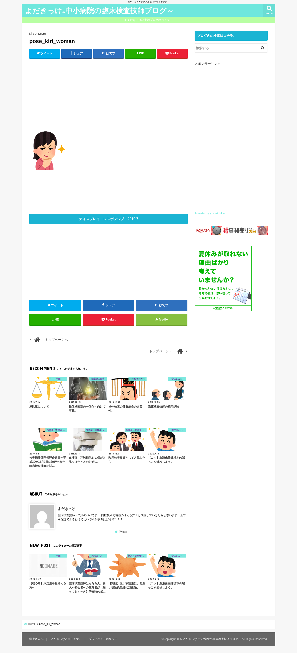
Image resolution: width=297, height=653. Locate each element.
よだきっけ (66, 509)
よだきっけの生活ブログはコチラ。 (149, 20)
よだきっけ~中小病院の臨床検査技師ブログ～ (99, 10)
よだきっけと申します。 (66, 639)
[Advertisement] (108, 93)
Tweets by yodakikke (210, 213)
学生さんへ (36, 639)
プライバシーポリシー (103, 639)
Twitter (123, 531)
